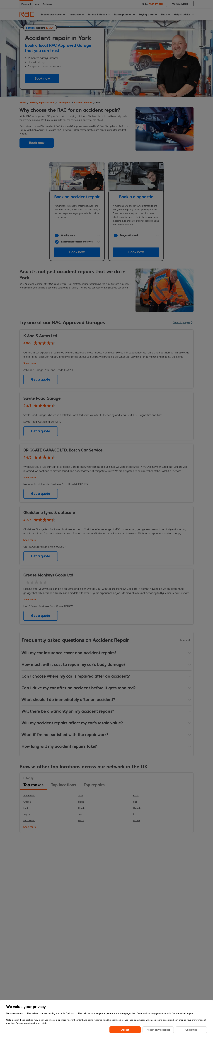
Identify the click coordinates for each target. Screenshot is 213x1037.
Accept (125, 1029)
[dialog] (106, 1018)
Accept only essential (158, 1029)
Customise (191, 1029)
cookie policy (31, 1023)
